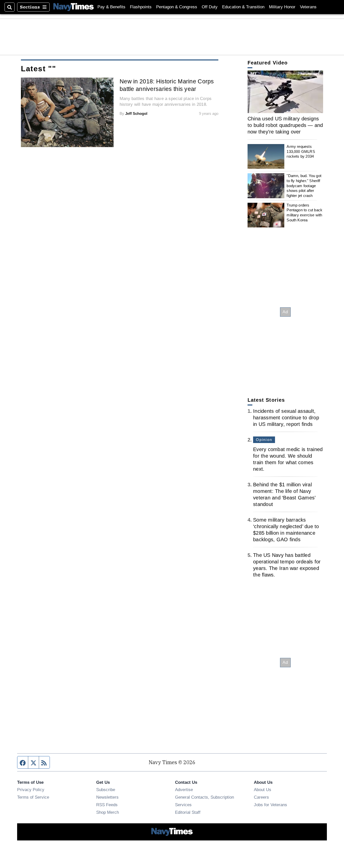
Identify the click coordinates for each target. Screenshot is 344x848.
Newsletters (107, 797)
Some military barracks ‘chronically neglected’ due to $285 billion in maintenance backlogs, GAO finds (286, 529)
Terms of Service (33, 797)
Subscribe (105, 789)
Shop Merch (107, 812)
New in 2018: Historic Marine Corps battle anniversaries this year (167, 85)
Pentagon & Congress (176, 7)
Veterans (308, 7)
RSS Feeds (107, 804)
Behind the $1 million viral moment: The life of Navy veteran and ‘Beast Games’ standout (284, 494)
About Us (262, 789)
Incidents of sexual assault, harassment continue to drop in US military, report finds (286, 417)
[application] (285, 92)
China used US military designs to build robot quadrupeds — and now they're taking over (285, 125)
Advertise (184, 789)
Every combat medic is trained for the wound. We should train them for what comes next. (288, 459)
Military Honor (282, 7)
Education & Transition (243, 7)
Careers (261, 797)
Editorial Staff (187, 812)
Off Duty (210, 7)
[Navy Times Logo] (73, 7)
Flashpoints (141, 7)
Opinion (264, 439)
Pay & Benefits (111, 7)
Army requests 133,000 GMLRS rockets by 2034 (301, 151)
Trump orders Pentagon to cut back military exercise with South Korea (304, 212)
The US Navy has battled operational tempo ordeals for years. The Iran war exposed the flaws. (287, 565)
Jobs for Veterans (270, 804)
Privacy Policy (30, 789)
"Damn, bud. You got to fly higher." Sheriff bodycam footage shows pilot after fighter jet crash (304, 186)
